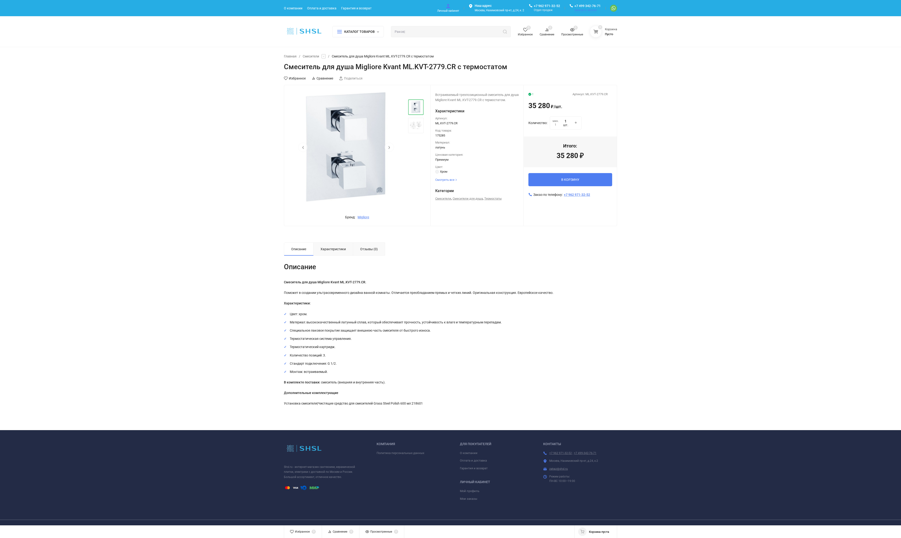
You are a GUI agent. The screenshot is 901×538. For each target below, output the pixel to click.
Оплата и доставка (473, 460)
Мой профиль (469, 491)
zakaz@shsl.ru (558, 468)
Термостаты (493, 198)
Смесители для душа (468, 198)
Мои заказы (468, 498)
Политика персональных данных (400, 453)
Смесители (311, 56)
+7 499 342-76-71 (587, 6)
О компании (468, 453)
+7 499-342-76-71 (585, 453)
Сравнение (325, 78)
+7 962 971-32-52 (547, 6)
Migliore (363, 217)
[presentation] (303, 147)
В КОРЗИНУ (570, 180)
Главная (290, 56)
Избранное (297, 78)
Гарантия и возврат (474, 468)
